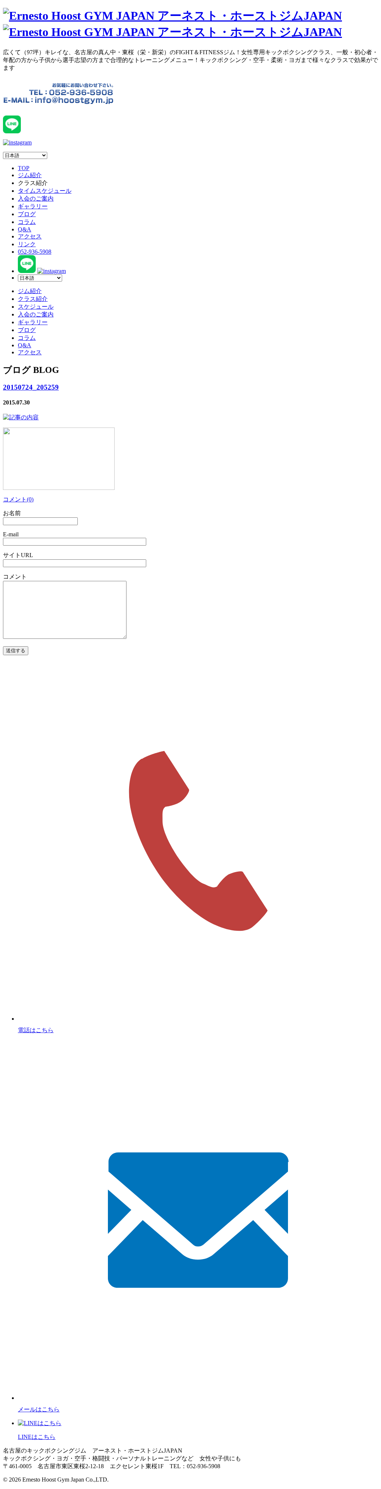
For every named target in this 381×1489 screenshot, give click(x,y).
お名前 (12, 513)
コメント (15, 576)
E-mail (11, 534)
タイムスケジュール (44, 191)
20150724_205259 (31, 387)
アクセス (30, 236)
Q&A (24, 229)
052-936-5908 (34, 251)
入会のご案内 (36, 198)
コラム (27, 222)
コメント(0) (18, 499)
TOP (23, 168)
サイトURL (18, 555)
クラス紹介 (33, 299)
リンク (27, 244)
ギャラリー (33, 206)
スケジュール (36, 306)
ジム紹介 (30, 175)
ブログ (27, 214)
